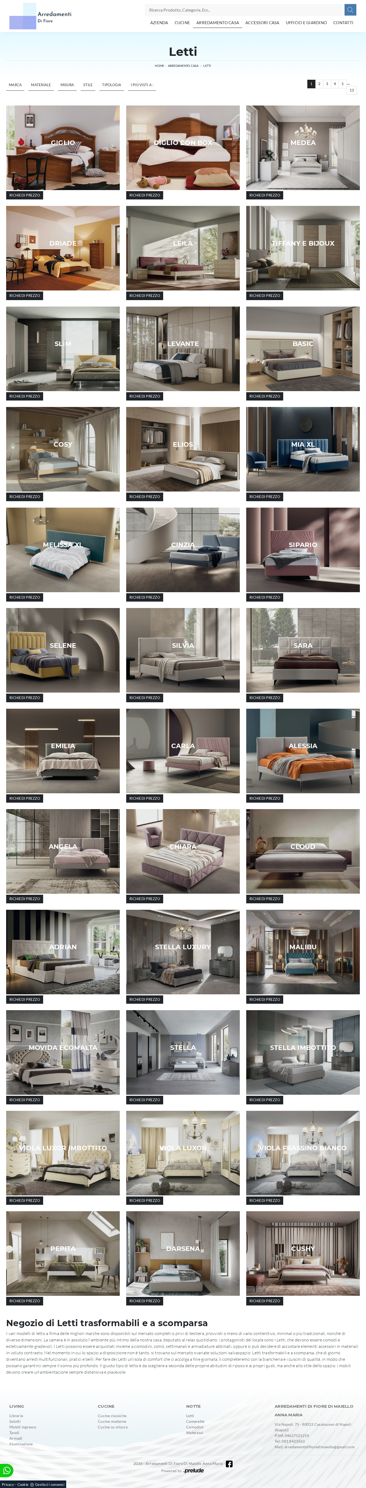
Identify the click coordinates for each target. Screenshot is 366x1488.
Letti (207, 65)
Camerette (195, 1421)
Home (159, 65)
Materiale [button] (41, 85)
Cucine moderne (112, 1421)
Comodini (194, 1427)
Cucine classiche (112, 1415)
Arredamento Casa (217, 22)
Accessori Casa (262, 22)
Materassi (194, 1432)
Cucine (182, 22)
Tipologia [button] (111, 85)
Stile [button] (88, 85)
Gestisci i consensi (49, 1484)
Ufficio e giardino (306, 22)
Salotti (15, 1421)
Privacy (8, 1484)
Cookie (23, 1484)
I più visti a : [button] (142, 85)
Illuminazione (21, 1444)
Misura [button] (67, 85)
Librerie (16, 1415)
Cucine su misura (113, 1427)
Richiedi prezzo (24, 195)
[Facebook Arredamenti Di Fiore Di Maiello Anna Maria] (229, 1464)
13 (352, 90)
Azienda (159, 22)
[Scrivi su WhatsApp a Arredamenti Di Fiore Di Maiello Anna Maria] (6, 1470)
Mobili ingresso (22, 1427)
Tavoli (14, 1432)
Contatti (343, 22)
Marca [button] (15, 85)
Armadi (16, 1438)
